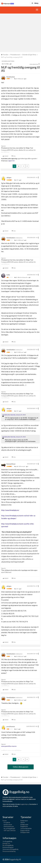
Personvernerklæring (9, 851)
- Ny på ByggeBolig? (9, 828)
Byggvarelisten (25, 830)
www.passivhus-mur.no (9, 746)
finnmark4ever (11, 464)
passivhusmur (11, 726)
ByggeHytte (24, 826)
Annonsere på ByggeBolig (10, 849)
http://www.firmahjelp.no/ (10, 510)
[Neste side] (27, 166)
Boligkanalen (24, 824)
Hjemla (22, 822)
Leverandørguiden (26, 828)
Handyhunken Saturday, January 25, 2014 (14, 415)
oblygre (9, 177)
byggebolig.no (24, 804)
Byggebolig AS (15, 859)
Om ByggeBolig (7, 841)
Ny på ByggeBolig (8, 845)
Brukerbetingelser (8, 847)
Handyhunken (10, 77)
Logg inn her (11, 160)
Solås (8, 275)
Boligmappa (24, 820)
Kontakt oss (6, 843)
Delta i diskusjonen (20, 767)
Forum (5, 820)
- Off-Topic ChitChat (9, 830)
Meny (36, 3)
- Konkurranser (7, 824)
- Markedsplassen (8, 826)
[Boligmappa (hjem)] (7, 3)
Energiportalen (25, 832)
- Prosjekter (6, 822)
